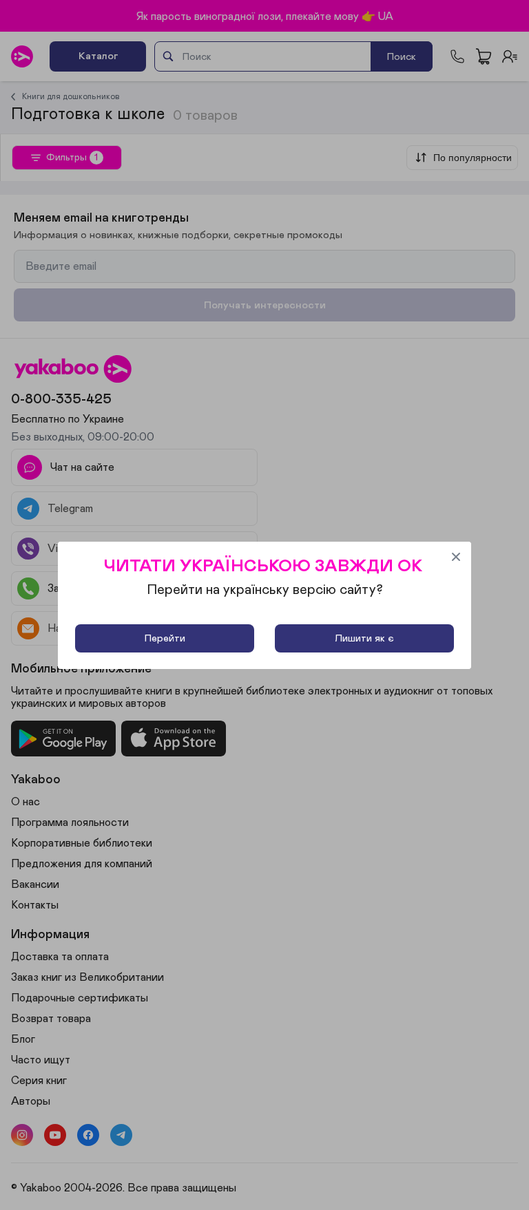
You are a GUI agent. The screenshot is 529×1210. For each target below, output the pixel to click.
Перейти (165, 638)
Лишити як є (364, 638)
